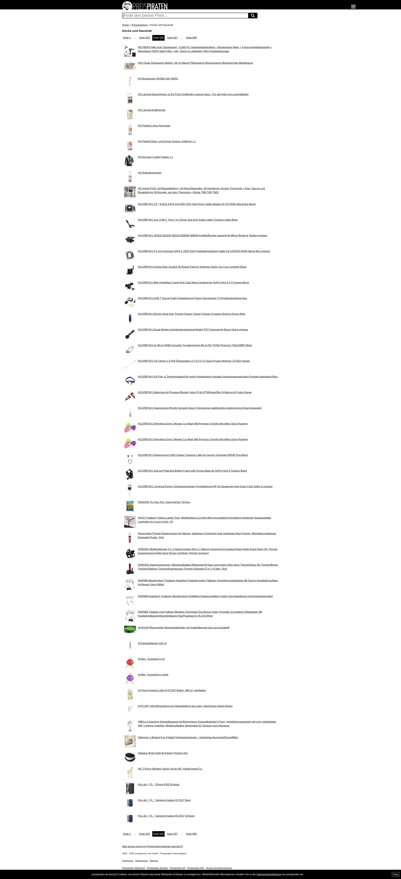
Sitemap (154, 860)
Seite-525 (144, 37)
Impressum (127, 860)
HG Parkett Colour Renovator (154, 125)
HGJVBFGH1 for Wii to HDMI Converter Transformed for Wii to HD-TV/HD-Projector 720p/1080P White (195, 345)
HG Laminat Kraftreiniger (151, 110)
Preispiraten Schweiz (157, 868)
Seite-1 (127, 37)
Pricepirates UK (177, 868)
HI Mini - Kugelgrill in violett (153, 674)
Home (125, 25)
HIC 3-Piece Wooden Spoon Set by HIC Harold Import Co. (170, 768)
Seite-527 (172, 37)
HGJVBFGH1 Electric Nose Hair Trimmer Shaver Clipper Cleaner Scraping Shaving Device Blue (191, 314)
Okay (395, 874)
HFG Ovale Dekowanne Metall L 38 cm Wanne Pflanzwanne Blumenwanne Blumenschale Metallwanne (195, 63)
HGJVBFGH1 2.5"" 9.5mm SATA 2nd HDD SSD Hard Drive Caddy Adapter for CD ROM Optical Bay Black (197, 204)
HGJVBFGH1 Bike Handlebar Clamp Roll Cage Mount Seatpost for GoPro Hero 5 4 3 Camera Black (193, 282)
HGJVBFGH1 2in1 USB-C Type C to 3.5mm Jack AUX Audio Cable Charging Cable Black (188, 219)
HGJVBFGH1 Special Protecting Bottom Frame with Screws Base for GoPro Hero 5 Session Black (192, 470)
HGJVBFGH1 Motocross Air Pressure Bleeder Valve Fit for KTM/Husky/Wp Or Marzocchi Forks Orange (195, 392)
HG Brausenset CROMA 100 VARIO (158, 78)
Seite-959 (191, 37)
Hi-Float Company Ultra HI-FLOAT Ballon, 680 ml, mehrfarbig (172, 690)
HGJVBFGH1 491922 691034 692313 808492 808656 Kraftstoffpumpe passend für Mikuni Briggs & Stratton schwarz (202, 235)
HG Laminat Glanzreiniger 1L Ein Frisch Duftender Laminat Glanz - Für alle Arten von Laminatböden (193, 94)
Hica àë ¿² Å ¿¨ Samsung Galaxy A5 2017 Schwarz (166, 816)
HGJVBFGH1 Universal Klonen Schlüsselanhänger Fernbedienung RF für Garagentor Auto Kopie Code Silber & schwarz (205, 486)
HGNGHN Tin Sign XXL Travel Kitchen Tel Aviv (164, 502)
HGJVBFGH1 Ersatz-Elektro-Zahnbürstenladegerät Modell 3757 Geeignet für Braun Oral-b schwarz (193, 329)
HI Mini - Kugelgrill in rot (151, 659)
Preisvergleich (140, 25)
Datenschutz (141, 860)
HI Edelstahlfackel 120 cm (152, 643)
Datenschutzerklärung (269, 874)
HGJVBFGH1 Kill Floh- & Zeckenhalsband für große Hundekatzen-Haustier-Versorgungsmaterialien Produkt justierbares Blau (208, 376)
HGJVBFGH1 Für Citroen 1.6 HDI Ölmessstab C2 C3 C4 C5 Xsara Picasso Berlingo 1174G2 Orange (194, 361)
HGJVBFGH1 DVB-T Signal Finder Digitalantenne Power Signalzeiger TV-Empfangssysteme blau (192, 298)
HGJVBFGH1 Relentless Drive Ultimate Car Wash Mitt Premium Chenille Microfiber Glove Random (193, 423)
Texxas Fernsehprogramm (219, 868)
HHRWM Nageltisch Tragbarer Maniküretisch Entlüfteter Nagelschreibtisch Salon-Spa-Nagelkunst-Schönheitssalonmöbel (205, 596)
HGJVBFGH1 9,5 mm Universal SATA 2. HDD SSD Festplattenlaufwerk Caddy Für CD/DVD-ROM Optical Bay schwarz (204, 251)
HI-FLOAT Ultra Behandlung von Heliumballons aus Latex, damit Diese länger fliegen (185, 706)
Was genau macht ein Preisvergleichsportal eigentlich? (152, 846)
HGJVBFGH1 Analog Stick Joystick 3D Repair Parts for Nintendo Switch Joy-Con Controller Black (192, 267)
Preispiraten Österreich (133, 868)
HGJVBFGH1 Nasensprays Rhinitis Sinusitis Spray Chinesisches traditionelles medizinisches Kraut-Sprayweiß (200, 408)
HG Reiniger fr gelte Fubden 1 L (155, 157)
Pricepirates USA (195, 868)
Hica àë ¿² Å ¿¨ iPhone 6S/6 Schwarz (159, 784)
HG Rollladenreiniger (149, 172)
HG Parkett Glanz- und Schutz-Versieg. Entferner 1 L (167, 141)
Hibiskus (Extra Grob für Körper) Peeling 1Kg (163, 753)
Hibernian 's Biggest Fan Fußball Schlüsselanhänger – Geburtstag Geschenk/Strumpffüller (188, 737)
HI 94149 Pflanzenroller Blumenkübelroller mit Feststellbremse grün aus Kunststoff (183, 627)
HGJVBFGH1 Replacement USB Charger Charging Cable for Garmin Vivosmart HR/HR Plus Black (193, 455)
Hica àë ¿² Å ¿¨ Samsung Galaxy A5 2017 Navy (164, 800)
